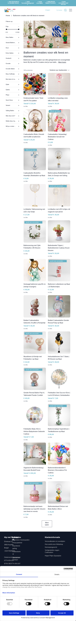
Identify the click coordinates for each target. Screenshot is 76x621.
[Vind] (65, 10)
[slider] (6, 29)
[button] (59, 10)
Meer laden (47, 524)
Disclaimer (16, 557)
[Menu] (70, 10)
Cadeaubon (49, 552)
